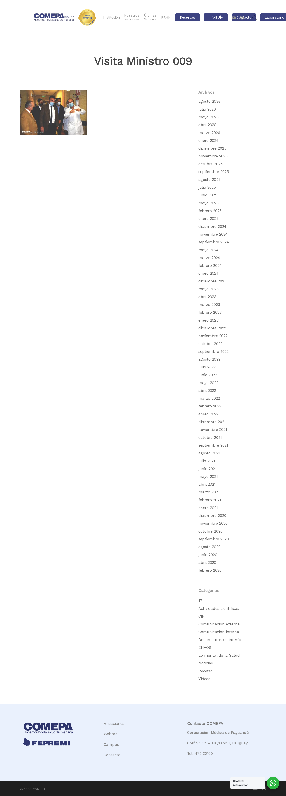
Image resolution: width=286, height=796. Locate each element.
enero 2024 (208, 273)
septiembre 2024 (213, 242)
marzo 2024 (209, 257)
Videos (204, 679)
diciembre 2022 (212, 328)
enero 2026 (208, 140)
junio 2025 (207, 195)
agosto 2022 (209, 359)
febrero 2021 (209, 500)
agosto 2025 (209, 179)
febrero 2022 (209, 406)
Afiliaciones (114, 723)
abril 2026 (207, 125)
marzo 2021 (208, 492)
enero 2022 (208, 414)
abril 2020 (207, 562)
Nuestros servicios (131, 17)
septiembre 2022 (213, 351)
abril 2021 (207, 484)
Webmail (112, 734)
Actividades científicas (218, 608)
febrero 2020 (210, 570)
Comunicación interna (218, 632)
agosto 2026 (209, 101)
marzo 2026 (209, 132)
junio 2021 (207, 468)
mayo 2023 (208, 289)
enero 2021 (208, 508)
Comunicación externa (219, 624)
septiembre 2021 (213, 445)
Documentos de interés (219, 639)
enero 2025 (208, 218)
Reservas (187, 17)
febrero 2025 (210, 211)
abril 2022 (207, 390)
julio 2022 (207, 367)
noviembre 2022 (212, 336)
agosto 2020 (209, 547)
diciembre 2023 (212, 281)
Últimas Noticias (150, 17)
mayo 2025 (208, 203)
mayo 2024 (208, 250)
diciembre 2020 (212, 515)
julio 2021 (206, 461)
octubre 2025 (210, 164)
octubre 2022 (210, 343)
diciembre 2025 (212, 148)
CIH (201, 616)
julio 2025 (207, 187)
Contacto (112, 755)
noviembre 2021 (212, 429)
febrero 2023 (210, 312)
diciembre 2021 (212, 422)
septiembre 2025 (213, 171)
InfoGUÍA (215, 17)
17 (200, 600)
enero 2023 (208, 320)
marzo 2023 (209, 304)
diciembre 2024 (212, 226)
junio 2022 (207, 375)
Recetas (205, 671)
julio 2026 (207, 109)
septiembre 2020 (213, 539)
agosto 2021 (209, 453)
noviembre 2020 (213, 523)
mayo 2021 (208, 476)
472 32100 (204, 753)
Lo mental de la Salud (219, 655)
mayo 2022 (208, 382)
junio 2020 (207, 554)
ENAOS (204, 647)
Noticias (205, 663)
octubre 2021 (210, 437)
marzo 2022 (209, 398)
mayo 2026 (208, 117)
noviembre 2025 (213, 156)
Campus (111, 744)
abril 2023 (207, 297)
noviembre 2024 (213, 234)
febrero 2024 (210, 265)
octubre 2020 (210, 531)
